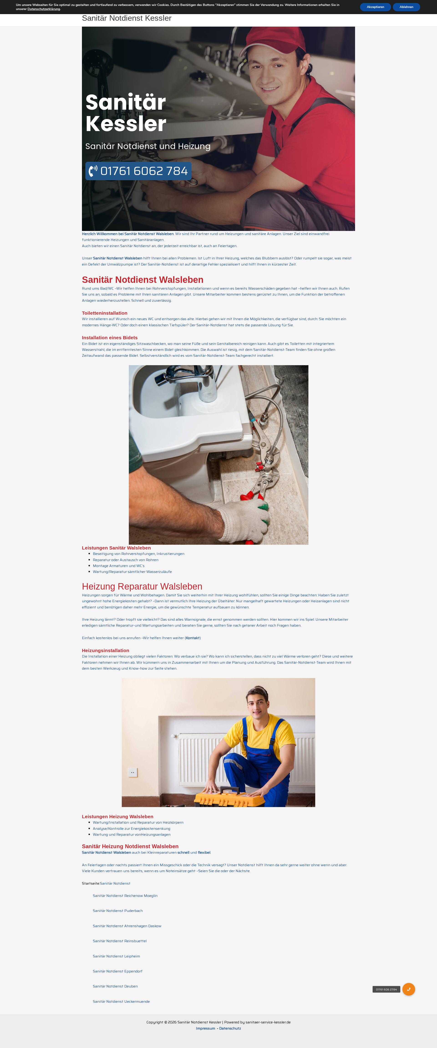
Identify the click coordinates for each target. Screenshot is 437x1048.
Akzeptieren (375, 7)
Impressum (206, 1028)
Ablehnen (406, 7)
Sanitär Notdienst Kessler (127, 17)
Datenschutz (230, 1028)
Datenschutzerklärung (44, 9)
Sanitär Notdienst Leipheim (116, 956)
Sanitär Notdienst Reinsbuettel (120, 941)
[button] (408, 989)
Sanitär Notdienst (115, 883)
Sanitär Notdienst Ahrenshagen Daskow (127, 926)
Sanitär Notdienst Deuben (115, 986)
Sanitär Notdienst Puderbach (118, 911)
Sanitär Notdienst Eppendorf (117, 971)
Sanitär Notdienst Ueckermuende (121, 1001)
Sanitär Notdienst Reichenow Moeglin (125, 896)
